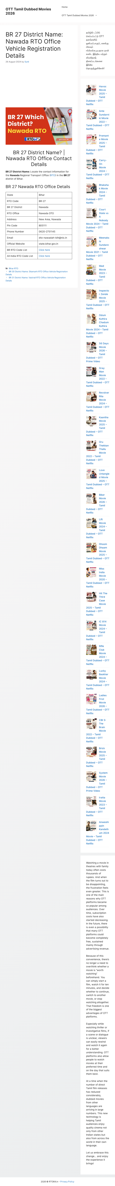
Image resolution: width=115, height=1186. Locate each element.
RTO (52, 175)
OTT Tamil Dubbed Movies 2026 (78, 15)
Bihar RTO (13, 268)
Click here (44, 250)
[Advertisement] (39, 83)
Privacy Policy (67, 1181)
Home (65, 7)
